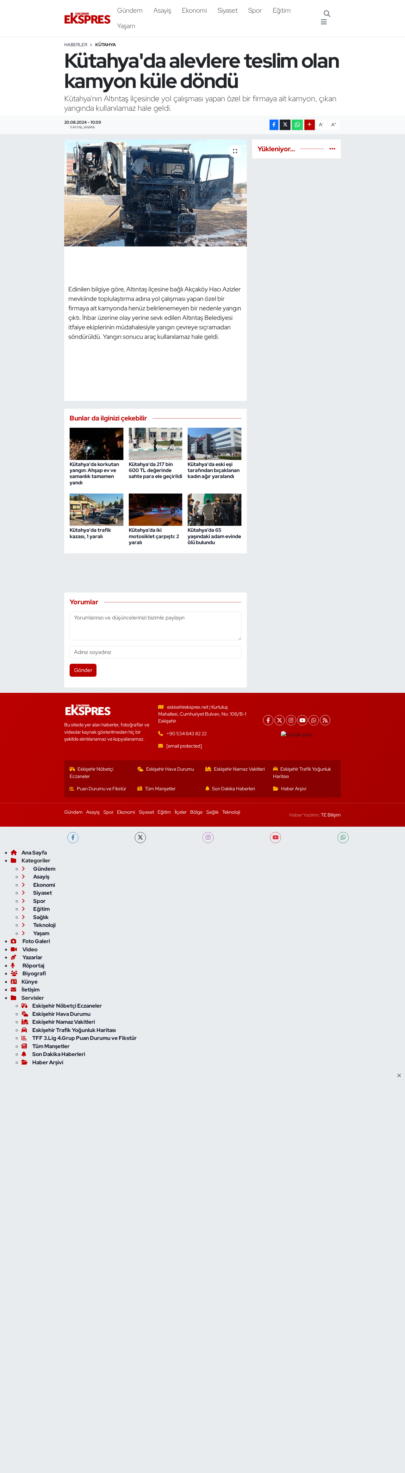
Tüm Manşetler (160, 789)
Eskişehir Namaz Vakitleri (239, 769)
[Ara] (327, 14)
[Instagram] (291, 720)
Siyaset (228, 10)
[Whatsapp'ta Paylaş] (297, 125)
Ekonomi (194, 10)
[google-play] (297, 734)
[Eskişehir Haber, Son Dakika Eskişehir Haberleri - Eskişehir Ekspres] (88, 18)
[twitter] (140, 837)
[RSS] (325, 720)
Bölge (196, 812)
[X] (279, 720)
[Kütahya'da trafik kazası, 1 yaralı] (96, 509)
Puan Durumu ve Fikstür (101, 789)
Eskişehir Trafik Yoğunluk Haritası (302, 772)
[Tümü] (332, 148)
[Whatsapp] (313, 720)
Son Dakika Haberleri (233, 789)
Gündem (130, 10)
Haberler (75, 44)
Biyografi (34, 973)
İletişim (31, 989)
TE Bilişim (331, 815)
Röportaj (33, 965)
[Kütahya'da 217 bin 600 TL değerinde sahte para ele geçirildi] (156, 443)
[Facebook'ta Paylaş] (274, 125)
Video (29, 949)
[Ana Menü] (324, 22)
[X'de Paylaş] (285, 125)
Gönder (83, 670)
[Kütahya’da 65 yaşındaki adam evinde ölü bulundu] (214, 509)
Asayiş (162, 10)
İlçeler (181, 812)
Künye (30, 981)
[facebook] (72, 837)
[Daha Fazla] (309, 125)
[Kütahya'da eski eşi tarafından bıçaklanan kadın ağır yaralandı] (214, 443)
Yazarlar (32, 957)
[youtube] (275, 837)
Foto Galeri (36, 941)
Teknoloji (231, 812)
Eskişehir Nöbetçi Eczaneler (92, 772)
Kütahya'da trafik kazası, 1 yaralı (90, 533)
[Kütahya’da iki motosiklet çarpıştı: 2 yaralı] (156, 509)
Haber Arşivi (293, 789)
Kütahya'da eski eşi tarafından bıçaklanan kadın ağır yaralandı (214, 470)
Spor (255, 10)
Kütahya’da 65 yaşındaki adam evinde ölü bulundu (214, 536)
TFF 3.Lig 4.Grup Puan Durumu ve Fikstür (84, 1038)
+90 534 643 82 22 (186, 733)
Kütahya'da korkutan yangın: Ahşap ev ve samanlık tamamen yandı (94, 473)
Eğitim (282, 10)
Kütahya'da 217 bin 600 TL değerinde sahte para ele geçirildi (155, 470)
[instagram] (208, 837)
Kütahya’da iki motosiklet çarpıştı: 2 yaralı (154, 536)
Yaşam (126, 25)
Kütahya (105, 44)
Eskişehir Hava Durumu (170, 769)
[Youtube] (302, 720)
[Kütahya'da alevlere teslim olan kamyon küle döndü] (155, 193)
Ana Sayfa (34, 852)
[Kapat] (401, 1076)
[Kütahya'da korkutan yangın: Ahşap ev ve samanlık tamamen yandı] (96, 443)
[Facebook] (268, 720)
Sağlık (212, 812)
